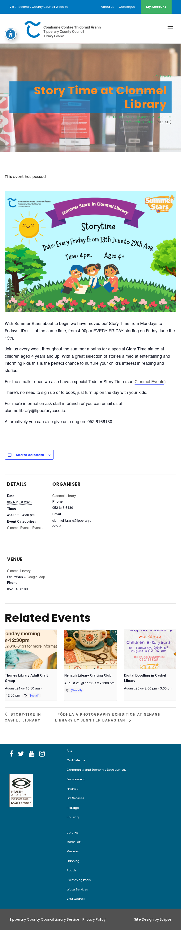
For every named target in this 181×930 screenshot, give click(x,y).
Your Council (76, 899)
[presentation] (31, 649)
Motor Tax (74, 842)
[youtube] (31, 754)
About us (107, 6)
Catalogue (127, 6)
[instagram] (42, 754)
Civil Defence (76, 760)
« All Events (162, 76)
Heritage (73, 808)
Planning (73, 861)
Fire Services (75, 798)
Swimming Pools (79, 880)
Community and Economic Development (96, 770)
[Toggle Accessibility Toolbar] (10, 34)
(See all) (164, 122)
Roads (71, 870)
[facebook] (11, 754)
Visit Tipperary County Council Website (38, 6)
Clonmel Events (149, 381)
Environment (76, 779)
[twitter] (21, 754)
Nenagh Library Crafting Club (87, 675)
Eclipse (166, 919)
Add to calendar (30, 455)
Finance (72, 789)
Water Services (77, 889)
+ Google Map (34, 576)
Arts (69, 751)
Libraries (72, 832)
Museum (73, 851)
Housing (73, 817)
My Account (156, 6)
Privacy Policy (94, 919)
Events (37, 527)
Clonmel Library (64, 495)
